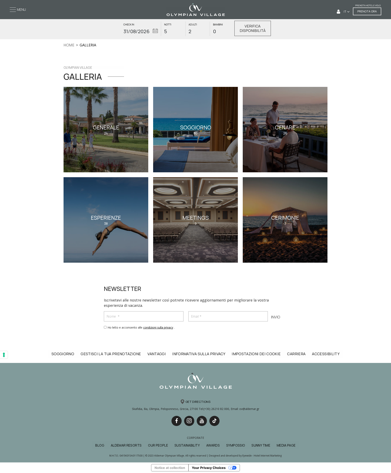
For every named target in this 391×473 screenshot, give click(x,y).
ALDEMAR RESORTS (126, 445)
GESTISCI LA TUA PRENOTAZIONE (111, 353)
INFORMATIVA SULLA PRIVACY (198, 353)
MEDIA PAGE (286, 445)
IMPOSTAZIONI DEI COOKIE (256, 353)
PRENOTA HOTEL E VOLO (368, 5)
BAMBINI (218, 24)
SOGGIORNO (195, 129)
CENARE (285, 129)
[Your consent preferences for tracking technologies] (4, 355)
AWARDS (213, 445)
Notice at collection (170, 468)
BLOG (99, 445)
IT (345, 11)
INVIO (275, 317)
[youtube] (202, 421)
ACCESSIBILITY (325, 353)
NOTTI (167, 24)
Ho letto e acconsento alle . (141, 327)
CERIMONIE (285, 220)
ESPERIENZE (106, 220)
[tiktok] (214, 421)
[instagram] (189, 421)
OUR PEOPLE (158, 445)
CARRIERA (296, 353)
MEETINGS (195, 220)
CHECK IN (128, 24)
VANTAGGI (156, 353)
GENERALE (106, 129)
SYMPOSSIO (235, 445)
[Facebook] (176, 421)
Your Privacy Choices (209, 468)
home (69, 45)
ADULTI (193, 24)
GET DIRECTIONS (198, 402)
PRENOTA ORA (367, 11)
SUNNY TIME (261, 445)
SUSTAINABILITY (187, 445)
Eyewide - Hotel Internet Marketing (262, 455)
